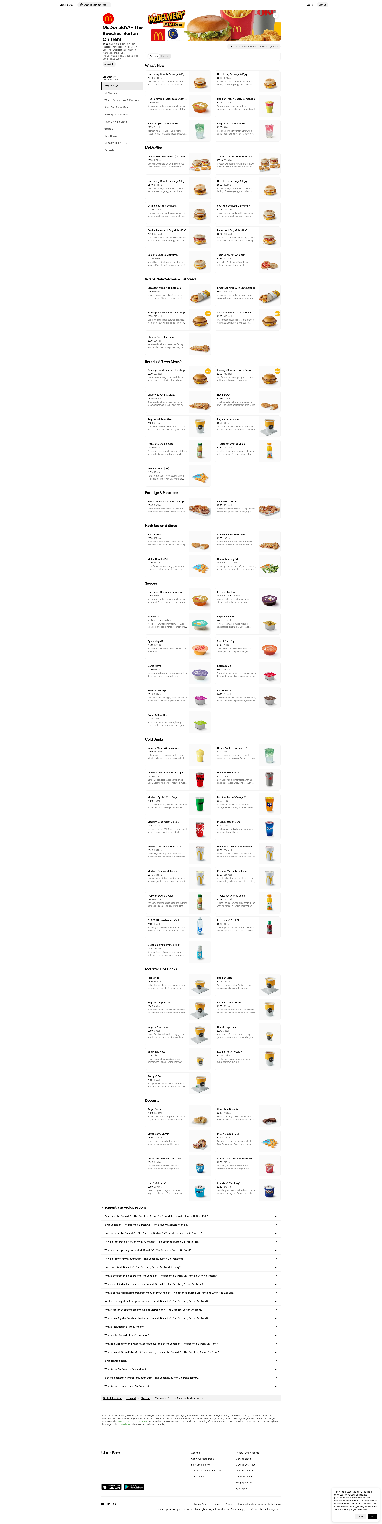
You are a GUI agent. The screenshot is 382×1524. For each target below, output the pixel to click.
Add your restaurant (202, 1458)
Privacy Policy (200, 1504)
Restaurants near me (247, 1452)
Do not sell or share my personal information (259, 1504)
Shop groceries (244, 1482)
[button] (191, 1216)
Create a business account (206, 1470)
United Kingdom (112, 1398)
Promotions (197, 1476)
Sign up (322, 5)
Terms (216, 1504)
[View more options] (275, 15)
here (364, 1509)
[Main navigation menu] (55, 4)
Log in (310, 5)
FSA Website (124, 1424)
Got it (372, 1516)
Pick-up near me (245, 1470)
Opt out (361, 1516)
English (243, 1488)
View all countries (245, 1464)
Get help (196, 1452)
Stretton (145, 1398)
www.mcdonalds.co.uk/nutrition (133, 1421)
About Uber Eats (245, 1476)
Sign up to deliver (201, 1464)
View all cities (243, 1458)
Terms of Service (231, 1509)
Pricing (228, 1504)
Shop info (109, 64)
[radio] (153, 56)
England (131, 1398)
